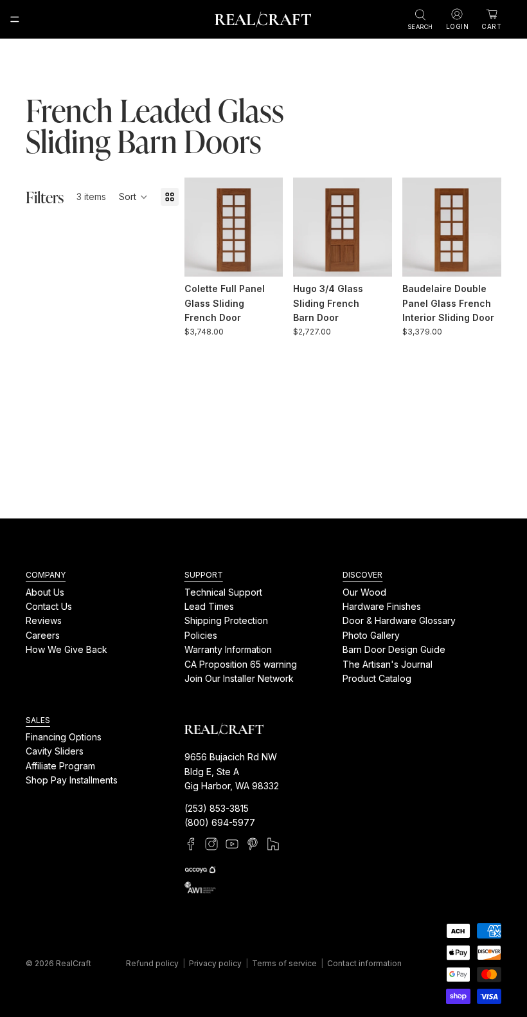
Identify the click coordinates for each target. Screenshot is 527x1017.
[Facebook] (190, 844)
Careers (43, 635)
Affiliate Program (60, 765)
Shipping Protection (226, 620)
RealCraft (73, 963)
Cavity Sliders (55, 751)
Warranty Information (228, 649)
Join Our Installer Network (239, 678)
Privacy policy (215, 963)
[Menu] (15, 19)
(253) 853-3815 (216, 808)
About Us (45, 592)
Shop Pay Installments (72, 779)
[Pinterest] (252, 844)
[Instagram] (211, 844)
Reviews (44, 620)
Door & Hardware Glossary (399, 620)
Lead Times (209, 606)
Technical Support (223, 592)
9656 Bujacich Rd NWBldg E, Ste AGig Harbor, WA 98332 (231, 771)
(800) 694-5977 (219, 822)
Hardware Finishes (382, 606)
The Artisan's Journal (388, 663)
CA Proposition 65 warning (240, 663)
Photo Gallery (371, 635)
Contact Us (49, 606)
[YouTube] (232, 844)
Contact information (364, 963)
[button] (133, 197)
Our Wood (364, 592)
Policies (200, 635)
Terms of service (284, 963)
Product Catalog (377, 678)
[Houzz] (273, 844)
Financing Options (64, 736)
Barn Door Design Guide (394, 649)
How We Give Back (66, 649)
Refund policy (152, 963)
